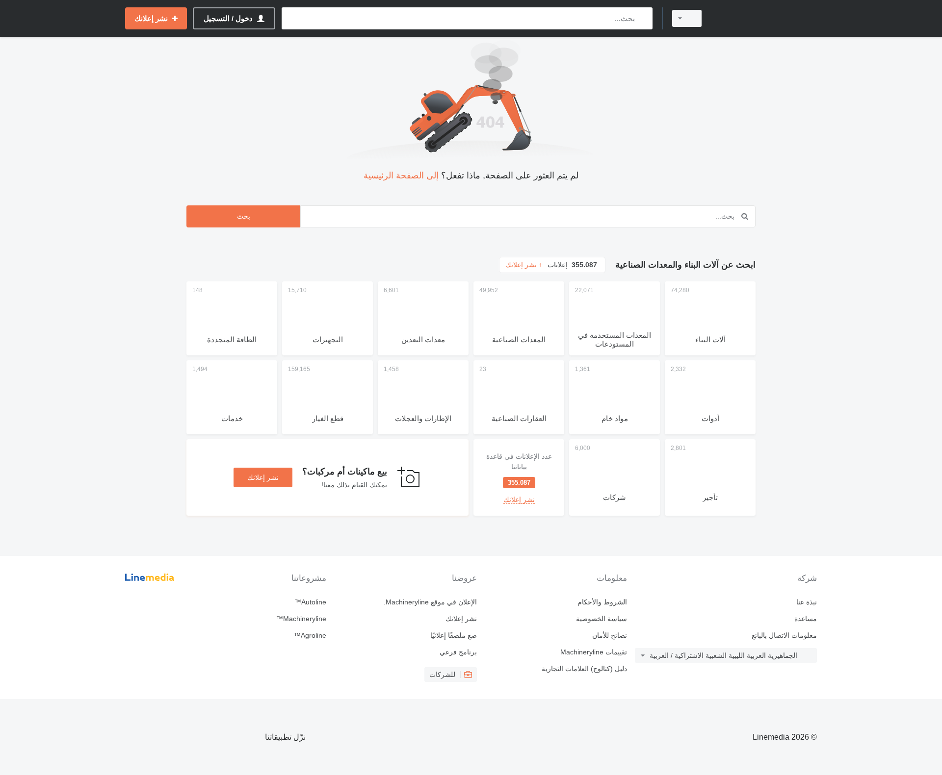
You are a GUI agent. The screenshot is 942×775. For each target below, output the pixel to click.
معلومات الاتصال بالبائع (784, 635)
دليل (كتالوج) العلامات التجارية (584, 669)
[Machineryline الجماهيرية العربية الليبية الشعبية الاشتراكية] (765, 18)
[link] (518, 477)
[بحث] (643, 18)
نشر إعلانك (263, 477)
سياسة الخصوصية (601, 619)
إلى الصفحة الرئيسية (401, 175)
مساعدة (805, 619)
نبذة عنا (806, 602)
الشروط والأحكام (602, 602)
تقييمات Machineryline (593, 652)
